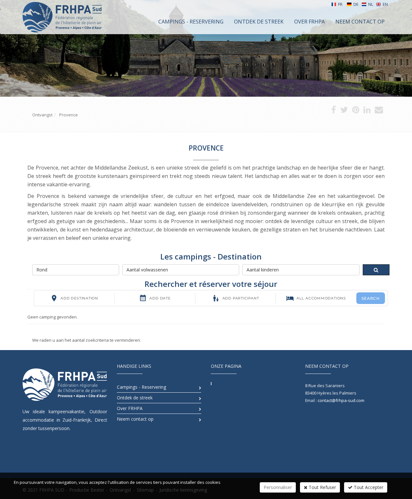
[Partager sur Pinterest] (355, 111)
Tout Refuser (321, 487)
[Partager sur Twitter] (344, 111)
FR (340, 4)
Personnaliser (278, 487)
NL (370, 4)
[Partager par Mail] (379, 111)
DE (356, 4)
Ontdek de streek (135, 398)
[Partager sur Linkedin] (366, 111)
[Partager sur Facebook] (333, 111)
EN (385, 4)
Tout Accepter (367, 487)
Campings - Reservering (141, 387)
